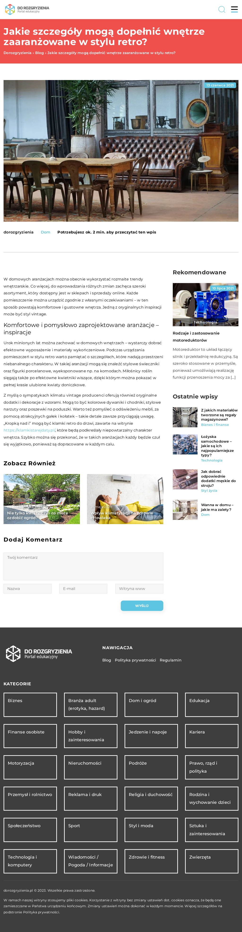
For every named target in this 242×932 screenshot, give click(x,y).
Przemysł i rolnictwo (30, 794)
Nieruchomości (84, 763)
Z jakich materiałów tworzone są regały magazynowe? (219, 415)
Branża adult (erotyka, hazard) (86, 704)
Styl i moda (141, 825)
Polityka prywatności (135, 660)
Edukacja (199, 700)
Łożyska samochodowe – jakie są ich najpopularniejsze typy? (217, 445)
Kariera (197, 732)
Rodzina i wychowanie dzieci (210, 798)
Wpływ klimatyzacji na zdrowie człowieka (122, 515)
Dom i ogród (142, 700)
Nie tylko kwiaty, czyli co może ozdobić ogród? (37, 515)
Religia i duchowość (151, 794)
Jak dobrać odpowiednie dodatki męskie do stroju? (218, 478)
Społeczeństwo (24, 825)
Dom (46, 232)
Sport (74, 825)
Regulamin (171, 660)
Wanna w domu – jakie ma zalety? (217, 507)
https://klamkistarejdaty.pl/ (29, 430)
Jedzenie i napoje (148, 732)
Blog (106, 660)
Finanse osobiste (26, 732)
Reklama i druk (85, 794)
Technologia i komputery (22, 861)
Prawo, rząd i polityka (203, 767)
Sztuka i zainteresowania (207, 829)
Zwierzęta (200, 857)
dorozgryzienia (19, 232)
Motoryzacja (21, 763)
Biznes (15, 700)
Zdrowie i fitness (147, 857)
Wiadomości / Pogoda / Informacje (90, 861)
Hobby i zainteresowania (86, 735)
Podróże (138, 763)
